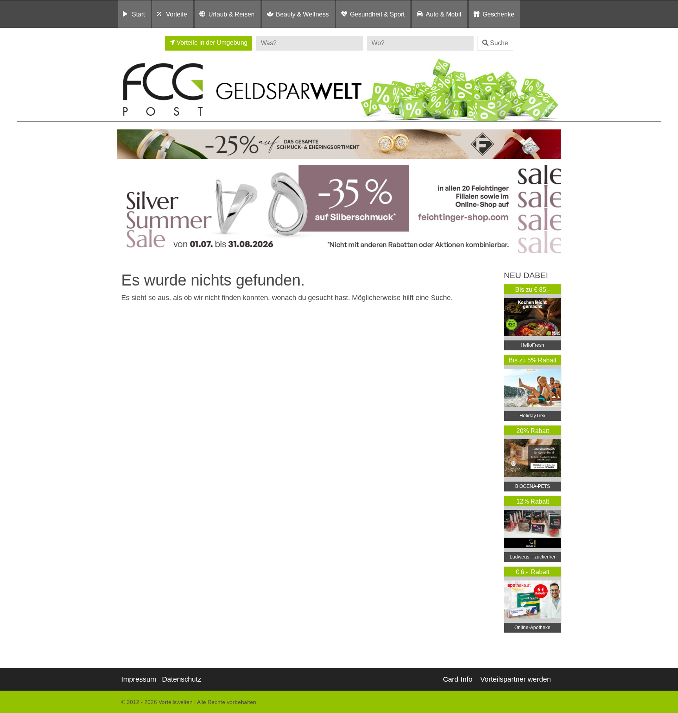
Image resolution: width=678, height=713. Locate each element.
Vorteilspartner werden (515, 679)
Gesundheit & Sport (377, 14)
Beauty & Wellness (302, 14)
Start (138, 14)
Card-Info (457, 679)
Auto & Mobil (443, 14)
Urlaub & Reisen (231, 14)
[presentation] (125, 209)
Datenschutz (181, 679)
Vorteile (176, 14)
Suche (499, 43)
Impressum (138, 679)
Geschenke (498, 14)
